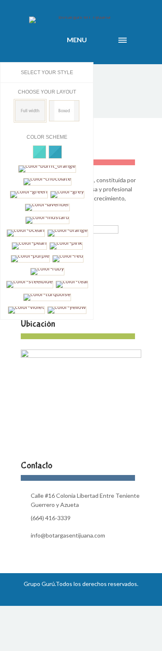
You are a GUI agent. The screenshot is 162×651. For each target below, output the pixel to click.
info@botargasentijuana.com (68, 535)
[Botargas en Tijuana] (81, 20)
